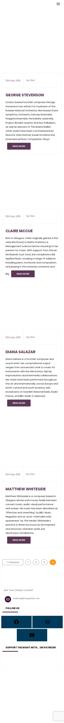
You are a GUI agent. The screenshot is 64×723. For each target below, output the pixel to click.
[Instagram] (47, 622)
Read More (19, 146)
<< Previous (12, 562)
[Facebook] (16, 622)
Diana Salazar (20, 351)
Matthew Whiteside (26, 489)
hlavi (32, 80)
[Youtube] (32, 635)
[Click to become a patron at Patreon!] (32, 659)
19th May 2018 (13, 80)
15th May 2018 (13, 474)
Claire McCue (19, 230)
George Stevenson (25, 95)
